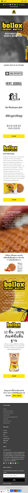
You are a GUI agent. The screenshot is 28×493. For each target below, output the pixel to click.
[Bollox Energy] (14, 12)
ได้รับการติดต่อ (17, 395)
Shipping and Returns (8, 411)
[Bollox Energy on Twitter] (3, 4)
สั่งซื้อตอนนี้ (5, 440)
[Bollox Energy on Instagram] (13, 4)
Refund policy (6, 423)
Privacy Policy (6, 415)
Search (5, 409)
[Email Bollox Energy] (15, 4)
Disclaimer (5, 419)
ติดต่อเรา (5, 442)
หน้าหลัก (5, 430)
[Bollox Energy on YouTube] (8, 4)
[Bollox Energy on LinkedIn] (10, 4)
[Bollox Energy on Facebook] (6, 4)
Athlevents (5, 436)
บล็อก (4, 434)
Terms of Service (7, 421)
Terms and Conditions (8, 413)
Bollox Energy (12, 487)
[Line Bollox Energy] (17, 4)
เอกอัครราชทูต (6, 438)
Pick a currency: (7, 483)
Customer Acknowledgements (10, 417)
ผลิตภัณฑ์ (5, 432)
